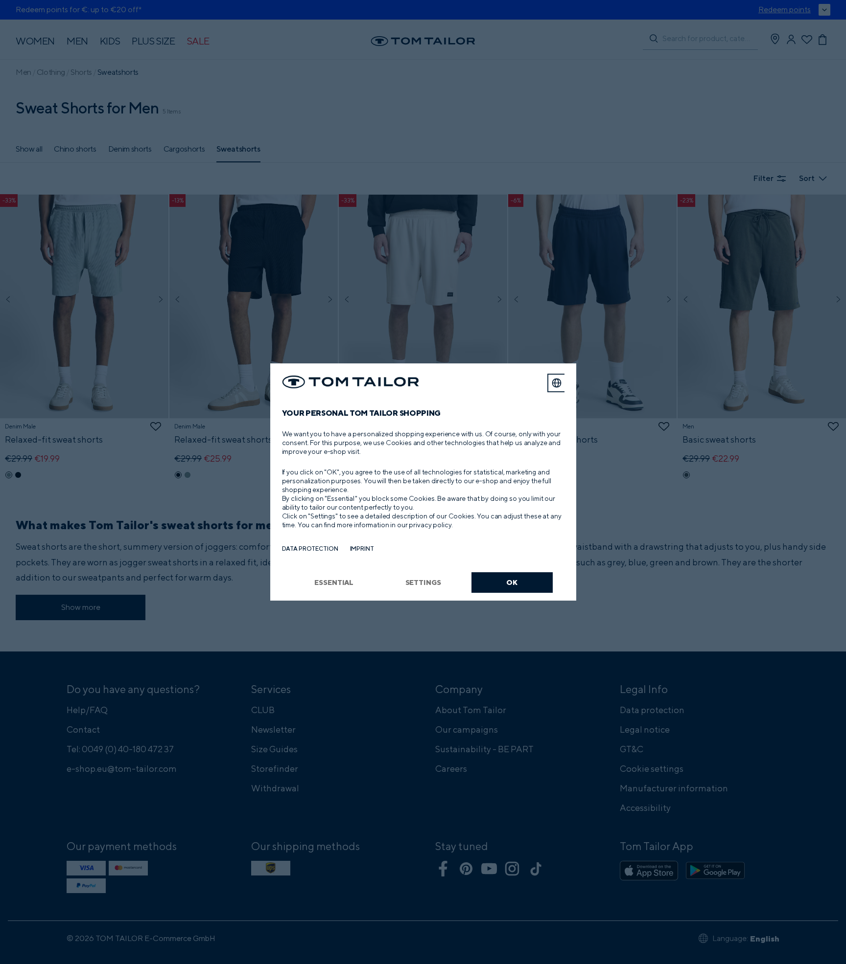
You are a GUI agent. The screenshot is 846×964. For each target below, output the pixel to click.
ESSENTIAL (333, 582)
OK (511, 582)
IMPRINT (362, 548)
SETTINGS (423, 582)
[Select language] (556, 383)
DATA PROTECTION (310, 548)
